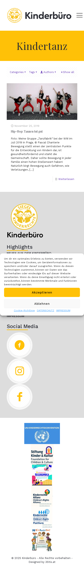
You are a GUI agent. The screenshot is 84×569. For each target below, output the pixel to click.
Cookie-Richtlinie (24, 310)
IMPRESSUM (63, 310)
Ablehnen (42, 304)
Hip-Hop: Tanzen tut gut (27, 131)
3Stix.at (50, 561)
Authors (48, 72)
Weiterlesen (66, 179)
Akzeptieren (42, 292)
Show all (68, 72)
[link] (25, 220)
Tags (32, 72)
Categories (17, 72)
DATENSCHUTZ (45, 310)
